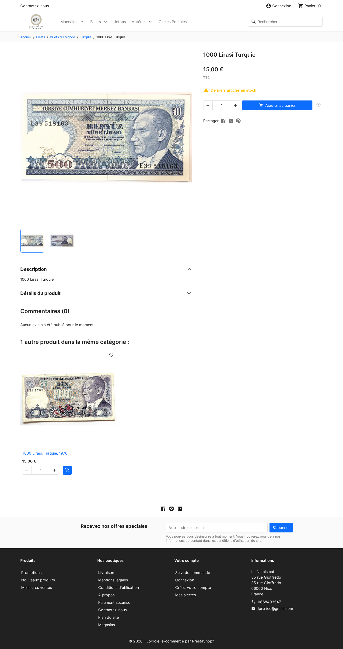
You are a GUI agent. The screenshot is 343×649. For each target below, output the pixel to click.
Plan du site (108, 617)
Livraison (106, 572)
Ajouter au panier (277, 105)
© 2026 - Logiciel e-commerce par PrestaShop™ (171, 641)
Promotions (31, 572)
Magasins (106, 624)
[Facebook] (163, 508)
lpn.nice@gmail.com (275, 608)
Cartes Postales (173, 21)
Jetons (120, 21)
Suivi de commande (192, 572)
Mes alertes (185, 595)
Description (33, 269)
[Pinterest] (238, 120)
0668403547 (269, 602)
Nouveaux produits (38, 580)
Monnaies (68, 21)
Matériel (138, 21)
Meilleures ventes (36, 587)
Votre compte (186, 560)
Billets (95, 21)
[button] (278, 6)
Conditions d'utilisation (118, 587)
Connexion (184, 580)
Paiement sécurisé (114, 602)
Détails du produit (40, 293)
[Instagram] (171, 508)
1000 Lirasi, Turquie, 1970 (45, 453)
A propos (106, 595)
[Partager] (223, 120)
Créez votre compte (193, 587)
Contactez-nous (34, 5)
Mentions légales (113, 580)
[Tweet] (231, 120)
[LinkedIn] (180, 508)
